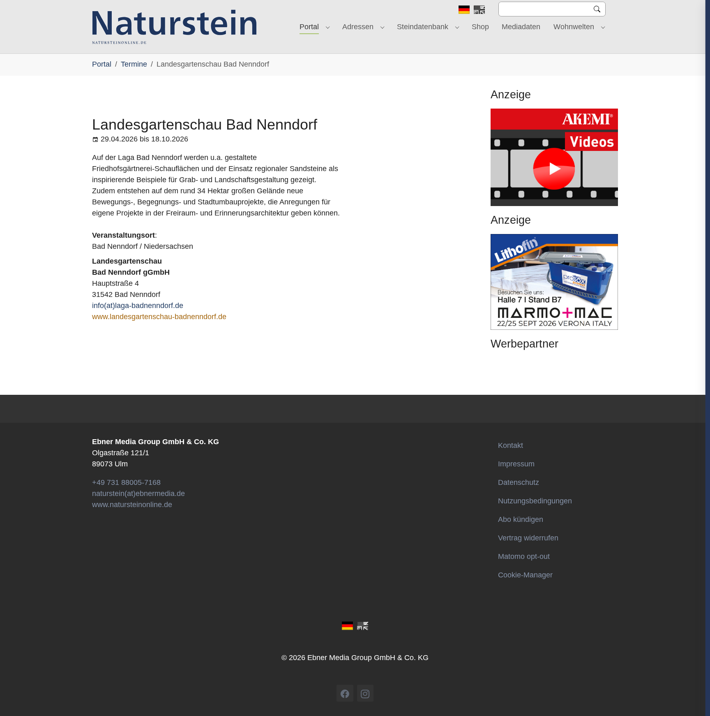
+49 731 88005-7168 (126, 482)
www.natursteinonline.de (132, 505)
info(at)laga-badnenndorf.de (137, 305)
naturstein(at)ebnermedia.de (138, 493)
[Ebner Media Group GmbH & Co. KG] (174, 27)
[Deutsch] (464, 9)
